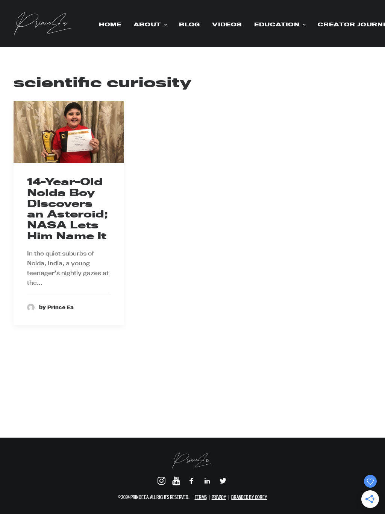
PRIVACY (219, 497)
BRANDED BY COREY (249, 497)
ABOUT (147, 24)
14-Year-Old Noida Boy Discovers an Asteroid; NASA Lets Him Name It (67, 209)
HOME (110, 24)
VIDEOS (227, 24)
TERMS (201, 497)
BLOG (189, 24)
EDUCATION (277, 24)
